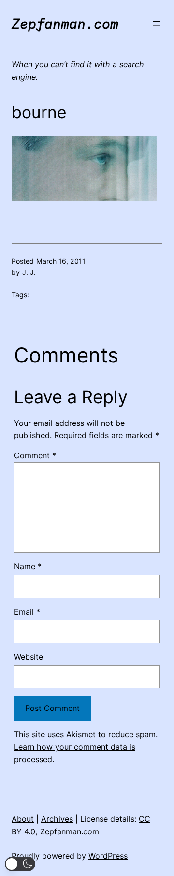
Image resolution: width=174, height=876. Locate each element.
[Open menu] (156, 23)
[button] (20, 864)
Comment (35, 455)
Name (28, 566)
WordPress (108, 856)
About (23, 819)
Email (27, 612)
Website (28, 657)
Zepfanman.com (65, 23)
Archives (57, 819)
